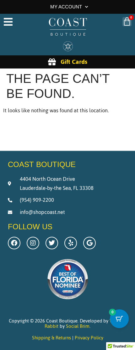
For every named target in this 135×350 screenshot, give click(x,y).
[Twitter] (52, 243)
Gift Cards (74, 62)
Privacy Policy (89, 337)
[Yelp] (70, 243)
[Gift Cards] (52, 62)
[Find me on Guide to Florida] (67, 301)
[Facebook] (14, 243)
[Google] (89, 243)
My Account (66, 6)
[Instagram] (33, 243)
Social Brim (77, 326)
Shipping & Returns (51, 337)
